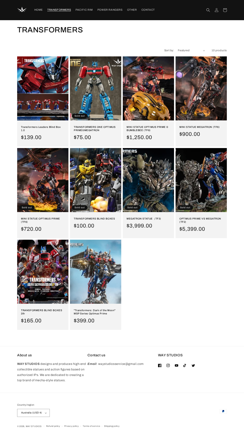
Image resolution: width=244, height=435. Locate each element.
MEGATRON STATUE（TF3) (144, 218)
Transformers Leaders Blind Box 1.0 (41, 129)
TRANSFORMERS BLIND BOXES (94, 218)
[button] (208, 10)
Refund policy (53, 426)
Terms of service (91, 426)
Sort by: (169, 50)
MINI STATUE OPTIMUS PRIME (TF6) (40, 220)
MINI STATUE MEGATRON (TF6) (199, 127)
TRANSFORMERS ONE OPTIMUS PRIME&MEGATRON (95, 129)
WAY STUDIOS (34, 426)
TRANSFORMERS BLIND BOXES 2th (41, 312)
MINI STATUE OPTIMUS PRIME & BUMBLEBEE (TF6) (147, 129)
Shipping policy (112, 426)
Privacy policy (71, 426)
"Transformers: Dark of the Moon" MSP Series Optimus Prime (94, 312)
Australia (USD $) (31, 412)
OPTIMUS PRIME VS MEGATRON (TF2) (200, 220)
